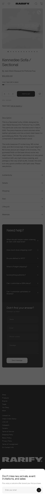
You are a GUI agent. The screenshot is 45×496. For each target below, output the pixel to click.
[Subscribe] (39, 490)
